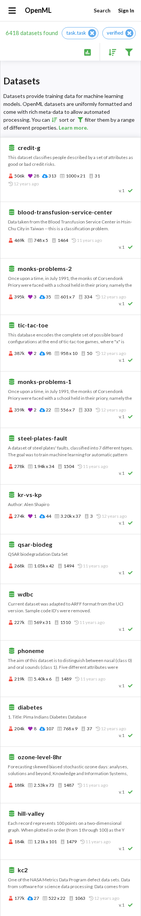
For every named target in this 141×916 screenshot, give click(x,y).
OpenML (38, 10)
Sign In (126, 10)
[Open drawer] (12, 10)
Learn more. (73, 127)
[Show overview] (87, 52)
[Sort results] (110, 52)
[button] (80, 33)
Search (102, 10)
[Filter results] (128, 52)
